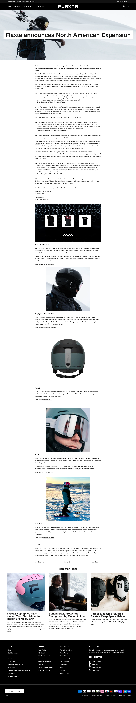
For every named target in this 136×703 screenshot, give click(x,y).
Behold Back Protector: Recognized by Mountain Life (67, 615)
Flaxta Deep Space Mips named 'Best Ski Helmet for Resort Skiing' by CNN (24, 616)
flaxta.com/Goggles (49, 472)
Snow (9, 6)
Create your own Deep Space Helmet (19, 670)
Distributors (63, 664)
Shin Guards (41, 653)
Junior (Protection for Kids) (16, 664)
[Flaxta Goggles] (68, 430)
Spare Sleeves (42, 659)
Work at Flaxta (64, 656)
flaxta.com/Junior (48, 537)
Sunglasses (11, 673)
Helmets (10, 656)
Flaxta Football (42, 650)
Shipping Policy (122, 695)
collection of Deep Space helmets (50, 317)
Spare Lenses (12, 661)
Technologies (27, 6)
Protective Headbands (44, 661)
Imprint (129, 695)
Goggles (10, 659)
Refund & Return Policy (110, 695)
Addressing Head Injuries (45, 667)
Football (17, 6)
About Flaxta (40, 6)
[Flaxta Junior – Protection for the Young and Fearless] (68, 499)
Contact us (63, 670)
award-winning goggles (41, 78)
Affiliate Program (65, 673)
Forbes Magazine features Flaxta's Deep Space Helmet (108, 615)
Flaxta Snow (95, 664)
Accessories (11, 667)
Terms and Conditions (96, 695)
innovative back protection (59, 78)
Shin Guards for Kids (44, 656)
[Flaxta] (68, 6)
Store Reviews (64, 661)
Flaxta (10, 696)
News (9, 1)
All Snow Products (13, 676)
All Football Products (44, 670)
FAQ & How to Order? (66, 650)
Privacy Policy (85, 695)
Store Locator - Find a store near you (71, 659)
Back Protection (12, 653)
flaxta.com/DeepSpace (50, 327)
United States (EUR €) (121, 1)
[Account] (123, 6)
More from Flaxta (68, 569)
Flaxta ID (37, 391)
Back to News (68, 562)
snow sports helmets (90, 76)
